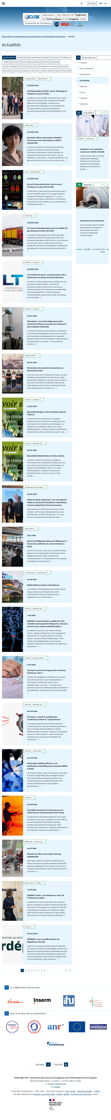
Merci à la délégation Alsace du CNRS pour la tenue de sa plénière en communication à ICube (47, 544)
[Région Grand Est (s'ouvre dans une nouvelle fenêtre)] (98, 1026)
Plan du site (70, 1091)
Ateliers (47, 57)
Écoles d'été (66, 71)
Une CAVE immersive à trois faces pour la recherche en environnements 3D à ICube (45, 811)
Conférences (66, 57)
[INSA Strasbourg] (68, 24)
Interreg (36, 62)
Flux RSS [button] (58, 1064)
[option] (92, 147)
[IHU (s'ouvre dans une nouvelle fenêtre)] (68, 1001)
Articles (20, 57)
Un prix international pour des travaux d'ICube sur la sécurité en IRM (44, 185)
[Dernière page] (70, 970)
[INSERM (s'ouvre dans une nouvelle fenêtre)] (42, 1001)
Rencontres (7, 71)
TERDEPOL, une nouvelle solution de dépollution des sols (43, 940)
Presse (30, 66)
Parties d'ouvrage (9, 66)
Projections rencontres (49, 66)
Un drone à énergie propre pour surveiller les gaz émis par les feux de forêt (47, 229)
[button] (81, 3)
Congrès (6, 62)
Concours (55, 57)
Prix (36, 66)
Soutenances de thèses (30, 71)
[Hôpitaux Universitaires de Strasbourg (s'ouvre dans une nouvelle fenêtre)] (95, 1001)
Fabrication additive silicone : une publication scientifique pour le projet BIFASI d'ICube (47, 766)
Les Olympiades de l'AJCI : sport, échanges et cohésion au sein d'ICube (47, 92)
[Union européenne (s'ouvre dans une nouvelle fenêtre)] (76, 1026)
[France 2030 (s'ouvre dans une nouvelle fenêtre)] (12, 1026)
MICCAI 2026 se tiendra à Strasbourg (43, 585)
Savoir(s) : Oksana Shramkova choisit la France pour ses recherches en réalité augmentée (44, 140)
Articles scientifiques (33, 57)
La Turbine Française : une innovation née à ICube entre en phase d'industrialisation (46, 276)
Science (16, 71)
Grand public (26, 62)
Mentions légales (84, 1091)
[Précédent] (103, 113)
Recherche (64, 66)
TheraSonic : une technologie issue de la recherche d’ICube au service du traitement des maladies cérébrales (46, 324)
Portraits (22, 66)
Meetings (55, 62)
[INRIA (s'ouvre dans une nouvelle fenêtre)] (15, 1001)
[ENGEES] (79, 24)
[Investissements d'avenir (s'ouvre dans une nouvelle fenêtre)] (34, 1026)
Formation (15, 62)
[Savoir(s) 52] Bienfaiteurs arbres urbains (45, 456)
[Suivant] (107, 113)
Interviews (46, 62)
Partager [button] (40, 1064)
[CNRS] (57, 24)
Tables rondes (47, 71)
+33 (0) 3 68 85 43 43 (56, 1084)
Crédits (97, 1091)
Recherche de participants (92, 221)
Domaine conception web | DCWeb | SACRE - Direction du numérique (62, 1094)
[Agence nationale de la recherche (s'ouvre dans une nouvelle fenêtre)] (55, 1026)
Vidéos (57, 71)
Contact (93, 3)
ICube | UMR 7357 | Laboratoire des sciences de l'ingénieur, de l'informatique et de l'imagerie (33, 36)
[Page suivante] (66, 970)
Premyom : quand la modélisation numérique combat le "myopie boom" (44, 718)
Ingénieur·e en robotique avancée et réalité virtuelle (92, 150)
